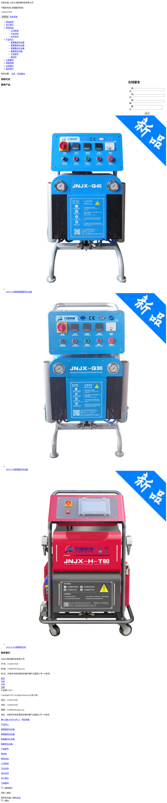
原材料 (14, 57)
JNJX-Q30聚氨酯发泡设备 (17, 469)
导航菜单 (14, 17)
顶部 (3, 687)
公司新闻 (15, 31)
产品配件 (15, 54)
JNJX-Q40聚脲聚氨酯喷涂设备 (19, 292)
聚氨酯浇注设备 (17, 48)
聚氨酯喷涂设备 (17, 45)
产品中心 (10, 39)
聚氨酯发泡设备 (17, 42)
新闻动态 (10, 28)
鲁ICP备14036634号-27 (10, 720)
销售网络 (10, 63)
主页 (13, 74)
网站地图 (26, 720)
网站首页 (10, 22)
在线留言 (10, 66)
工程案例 (10, 60)
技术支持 (15, 37)
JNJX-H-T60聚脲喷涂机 (16, 647)
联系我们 (10, 69)
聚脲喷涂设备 (16, 51)
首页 (3, 679)
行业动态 (15, 34)
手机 (3, 681)
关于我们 (10, 25)
